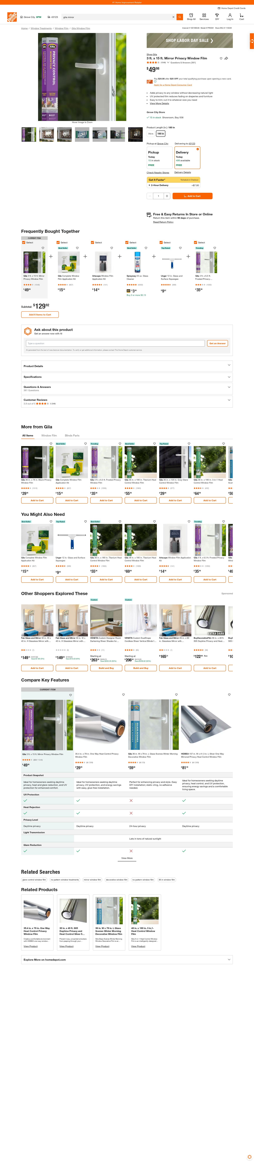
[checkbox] (23, 242)
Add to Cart (194, 196)
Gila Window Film (81, 28)
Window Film (61, 28)
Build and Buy (106, 668)
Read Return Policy (163, 221)
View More (127, 858)
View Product (31, 946)
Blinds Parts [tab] (72, 435)
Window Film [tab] (49, 435)
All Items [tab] (27, 435)
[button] (127, 366)
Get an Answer (217, 343)
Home (24, 28)
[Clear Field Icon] (173, 17)
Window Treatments (41, 28)
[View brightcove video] (82, 134)
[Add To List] (221, 58)
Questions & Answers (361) (183, 62)
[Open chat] (252, 41)
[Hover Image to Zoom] (82, 77)
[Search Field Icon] (180, 17)
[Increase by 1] (167, 196)
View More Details (159, 103)
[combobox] (116, 17)
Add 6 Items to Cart (40, 314)
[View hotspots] (64, 134)
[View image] (29, 134)
